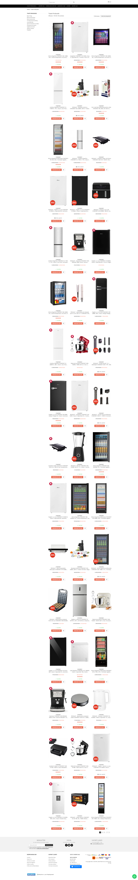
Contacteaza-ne (77, 866)
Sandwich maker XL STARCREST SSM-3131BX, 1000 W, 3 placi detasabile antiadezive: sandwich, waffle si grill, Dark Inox (58, 766)
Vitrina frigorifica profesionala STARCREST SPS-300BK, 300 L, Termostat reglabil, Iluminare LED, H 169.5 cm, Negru (101, 517)
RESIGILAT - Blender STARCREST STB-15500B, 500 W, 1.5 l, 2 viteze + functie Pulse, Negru (80, 466)
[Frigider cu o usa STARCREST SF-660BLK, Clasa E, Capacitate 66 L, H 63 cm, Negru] (101, 241)
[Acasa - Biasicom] (34, 2)
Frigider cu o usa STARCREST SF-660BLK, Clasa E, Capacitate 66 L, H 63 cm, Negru (101, 261)
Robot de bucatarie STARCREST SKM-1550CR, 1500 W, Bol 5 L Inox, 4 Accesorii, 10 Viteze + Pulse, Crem (101, 620)
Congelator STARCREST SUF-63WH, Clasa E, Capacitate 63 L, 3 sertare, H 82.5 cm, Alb (79, 56)
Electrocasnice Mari (31, 17)
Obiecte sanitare (30, 28)
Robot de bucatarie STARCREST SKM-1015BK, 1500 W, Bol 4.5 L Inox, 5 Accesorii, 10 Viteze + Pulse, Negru (80, 766)
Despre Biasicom (31, 854)
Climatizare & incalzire (31, 25)
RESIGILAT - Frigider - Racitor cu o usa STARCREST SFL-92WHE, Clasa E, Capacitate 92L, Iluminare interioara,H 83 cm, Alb (101, 766)
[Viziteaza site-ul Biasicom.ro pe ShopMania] (31, 874)
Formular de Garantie (53, 866)
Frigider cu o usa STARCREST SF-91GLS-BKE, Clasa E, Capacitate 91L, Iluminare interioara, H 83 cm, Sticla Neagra (58, 671)
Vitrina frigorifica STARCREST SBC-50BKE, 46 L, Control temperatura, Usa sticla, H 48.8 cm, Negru (101, 56)
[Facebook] (66, 845)
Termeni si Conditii (31, 860)
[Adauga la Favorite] (63, 67)
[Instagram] (72, 845)
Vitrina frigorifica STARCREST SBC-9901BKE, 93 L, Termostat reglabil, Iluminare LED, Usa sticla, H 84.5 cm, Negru (101, 466)
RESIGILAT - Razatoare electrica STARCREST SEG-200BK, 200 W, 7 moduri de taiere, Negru (79, 108)
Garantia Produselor (53, 862)
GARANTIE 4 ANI (61, 6)
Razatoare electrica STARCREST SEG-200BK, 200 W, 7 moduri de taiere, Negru (80, 569)
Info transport (52, 859)
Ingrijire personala (31, 26)
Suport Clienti (53, 854)
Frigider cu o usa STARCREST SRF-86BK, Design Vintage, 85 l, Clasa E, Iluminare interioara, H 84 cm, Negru (58, 415)
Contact (28, 857)
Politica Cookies (30, 864)
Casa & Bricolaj (30, 22)
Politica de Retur (52, 860)
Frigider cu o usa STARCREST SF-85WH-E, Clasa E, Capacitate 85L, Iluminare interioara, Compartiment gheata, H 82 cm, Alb (58, 517)
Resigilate (29, 30)
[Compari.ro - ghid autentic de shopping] (60, 874)
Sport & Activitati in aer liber (33, 23)
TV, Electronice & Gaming (32, 20)
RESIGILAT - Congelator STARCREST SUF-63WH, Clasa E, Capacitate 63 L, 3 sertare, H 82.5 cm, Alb (80, 415)
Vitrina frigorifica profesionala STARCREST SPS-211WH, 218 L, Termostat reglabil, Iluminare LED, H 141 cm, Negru (101, 671)
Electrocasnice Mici (31, 19)
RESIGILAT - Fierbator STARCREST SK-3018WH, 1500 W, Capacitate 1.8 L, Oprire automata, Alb (101, 716)
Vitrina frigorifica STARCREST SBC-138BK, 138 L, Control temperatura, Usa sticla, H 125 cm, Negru (58, 56)
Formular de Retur (51, 6)
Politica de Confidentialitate (43, 848)
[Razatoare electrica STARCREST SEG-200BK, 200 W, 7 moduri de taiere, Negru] (80, 549)
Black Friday (29, 16)
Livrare (68, 6)
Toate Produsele (31, 6)
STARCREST (58, 54)
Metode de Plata (52, 857)
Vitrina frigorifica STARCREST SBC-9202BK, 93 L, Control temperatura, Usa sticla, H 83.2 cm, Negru (79, 517)
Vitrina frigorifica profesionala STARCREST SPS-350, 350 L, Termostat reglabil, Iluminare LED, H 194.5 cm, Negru (58, 159)
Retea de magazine (31, 862)
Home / (29, 9)
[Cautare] (74, 2)
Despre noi (41, 6)
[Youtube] (69, 845)
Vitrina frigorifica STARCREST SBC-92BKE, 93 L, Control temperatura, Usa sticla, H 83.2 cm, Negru (58, 312)
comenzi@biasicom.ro (97, 843)
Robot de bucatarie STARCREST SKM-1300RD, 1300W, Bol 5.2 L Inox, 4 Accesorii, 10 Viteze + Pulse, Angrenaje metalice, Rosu (80, 364)
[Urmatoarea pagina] (109, 832)
